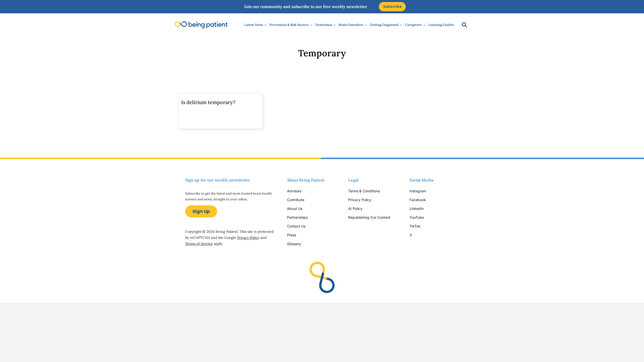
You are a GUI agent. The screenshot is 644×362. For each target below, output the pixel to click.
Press (291, 235)
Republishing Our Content (369, 217)
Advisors (294, 191)
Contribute (295, 200)
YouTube (417, 217)
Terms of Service (199, 243)
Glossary (294, 244)
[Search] (462, 24)
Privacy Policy (248, 237)
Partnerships (297, 217)
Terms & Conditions (364, 191)
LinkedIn (417, 208)
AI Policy (355, 208)
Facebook (418, 200)
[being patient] (201, 23)
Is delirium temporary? (208, 102)
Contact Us (296, 226)
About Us (294, 208)
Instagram (418, 191)
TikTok (415, 226)
